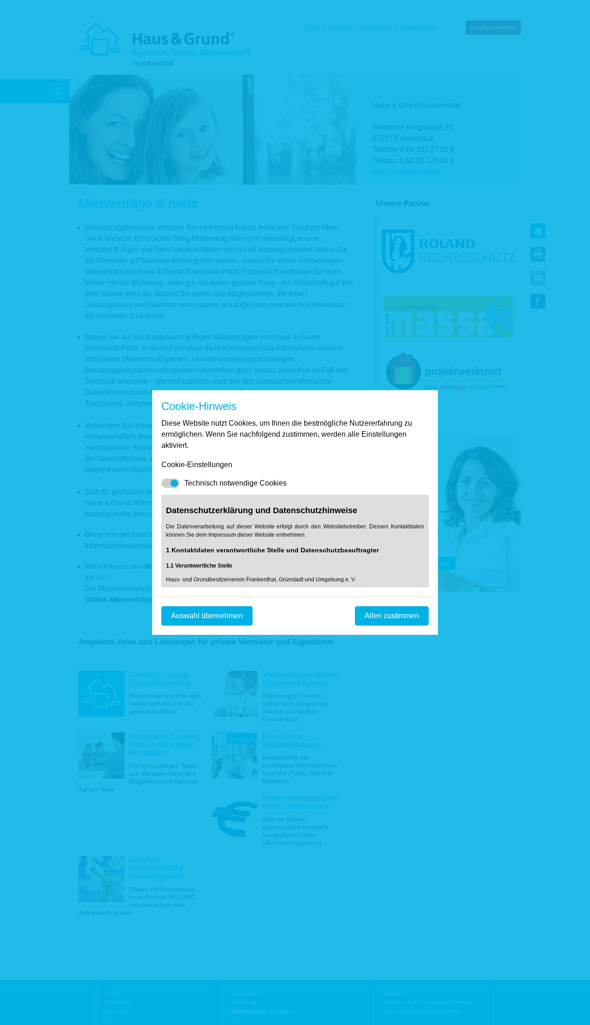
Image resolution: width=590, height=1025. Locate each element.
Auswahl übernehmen (207, 616)
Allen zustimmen (392, 616)
